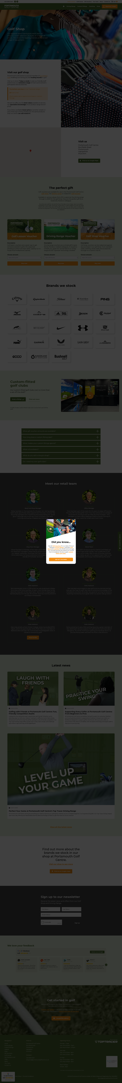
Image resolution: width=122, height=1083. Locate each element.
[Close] (74, 521)
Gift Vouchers (57, 546)
